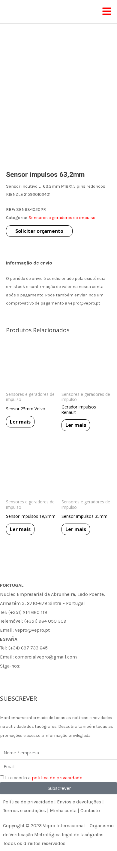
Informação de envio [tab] (29, 263)
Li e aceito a (43, 778)
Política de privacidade (28, 802)
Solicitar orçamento (39, 231)
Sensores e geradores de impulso (61, 217)
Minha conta (63, 810)
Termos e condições (24, 810)
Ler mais (20, 421)
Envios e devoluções (79, 802)
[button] (107, 11)
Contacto (90, 810)
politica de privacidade (57, 778)
